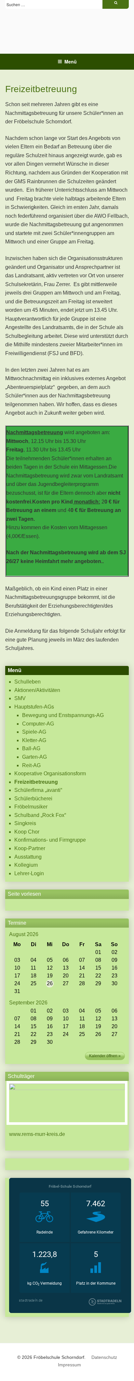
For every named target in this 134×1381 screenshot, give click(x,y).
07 (82, 960)
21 (82, 975)
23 (114, 975)
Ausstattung (28, 857)
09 (114, 960)
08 (98, 960)
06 (66, 960)
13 (66, 968)
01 (98, 952)
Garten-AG (34, 757)
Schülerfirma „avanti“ (38, 790)
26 (50, 983)
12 (50, 968)
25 (33, 983)
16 (114, 968)
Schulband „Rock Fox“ (40, 815)
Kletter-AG (34, 740)
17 (17, 975)
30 (114, 983)
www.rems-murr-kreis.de (37, 1134)
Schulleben (27, 681)
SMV (20, 698)
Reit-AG (31, 765)
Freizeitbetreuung (36, 782)
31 (17, 991)
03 (17, 960)
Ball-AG (31, 748)
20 (66, 975)
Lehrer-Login (29, 873)
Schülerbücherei (33, 798)
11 (33, 968)
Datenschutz (104, 1357)
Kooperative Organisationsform (50, 773)
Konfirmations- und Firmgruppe (50, 840)
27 (66, 983)
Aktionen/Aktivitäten (37, 690)
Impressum (69, 1364)
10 (17, 968)
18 (33, 975)
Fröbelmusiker (30, 806)
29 (98, 983)
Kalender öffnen (103, 1056)
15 (98, 968)
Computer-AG (38, 723)
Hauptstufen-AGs (34, 707)
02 (114, 952)
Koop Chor (26, 832)
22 (98, 975)
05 (50, 960)
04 (33, 960)
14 (82, 968)
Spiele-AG (34, 732)
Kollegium (26, 865)
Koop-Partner (29, 848)
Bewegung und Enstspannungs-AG (63, 715)
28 (82, 983)
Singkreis (25, 823)
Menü (70, 61)
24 (17, 983)
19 (50, 975)
